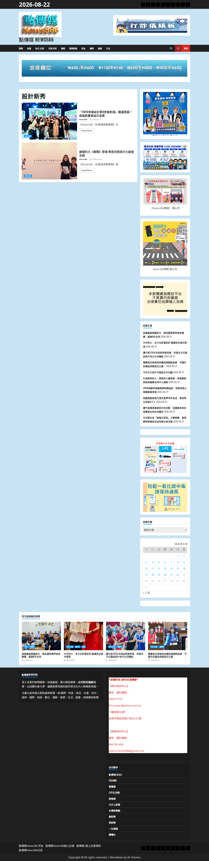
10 (146, 568)
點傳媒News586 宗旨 (31, 845)
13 (165, 568)
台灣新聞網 (114, 810)
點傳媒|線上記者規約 (88, 845)
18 (152, 574)
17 (146, 574)
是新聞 (112, 822)
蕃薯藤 (112, 786)
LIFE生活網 (114, 792)
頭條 (21, 48)
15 (177, 568)
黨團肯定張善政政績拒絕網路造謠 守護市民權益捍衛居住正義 (167, 636)
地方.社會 (39, 48)
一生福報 (113, 828)
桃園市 (120, 647)
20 (165, 574)
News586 (83, 119)
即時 (186, 48)
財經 (29, 48)
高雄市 (32, 647)
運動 (100, 48)
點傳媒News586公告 (31, 850)
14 (171, 568)
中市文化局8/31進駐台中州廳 (158, 372)
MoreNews (116, 857)
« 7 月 (146, 592)
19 (159, 574)
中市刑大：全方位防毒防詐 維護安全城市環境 (83, 636)
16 (184, 568)
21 (171, 574)
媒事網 (112, 798)
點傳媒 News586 (36, 39)
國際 (92, 48)
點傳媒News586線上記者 (59, 845)
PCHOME (113, 780)
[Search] (171, 48)
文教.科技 (52, 48)
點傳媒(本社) (115, 774)
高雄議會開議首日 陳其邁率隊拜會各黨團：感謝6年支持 (41, 636)
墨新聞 (112, 816)
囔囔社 (112, 834)
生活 (108, 48)
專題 (63, 48)
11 (152, 568)
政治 (83, 48)
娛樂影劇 (73, 48)
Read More (86, 130)
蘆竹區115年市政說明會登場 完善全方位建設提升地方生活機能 (125, 636)
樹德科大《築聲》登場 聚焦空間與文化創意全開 (49, 160)
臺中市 (77, 647)
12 (159, 568)
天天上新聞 (114, 804)
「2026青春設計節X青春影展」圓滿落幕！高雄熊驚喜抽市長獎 (49, 121)
